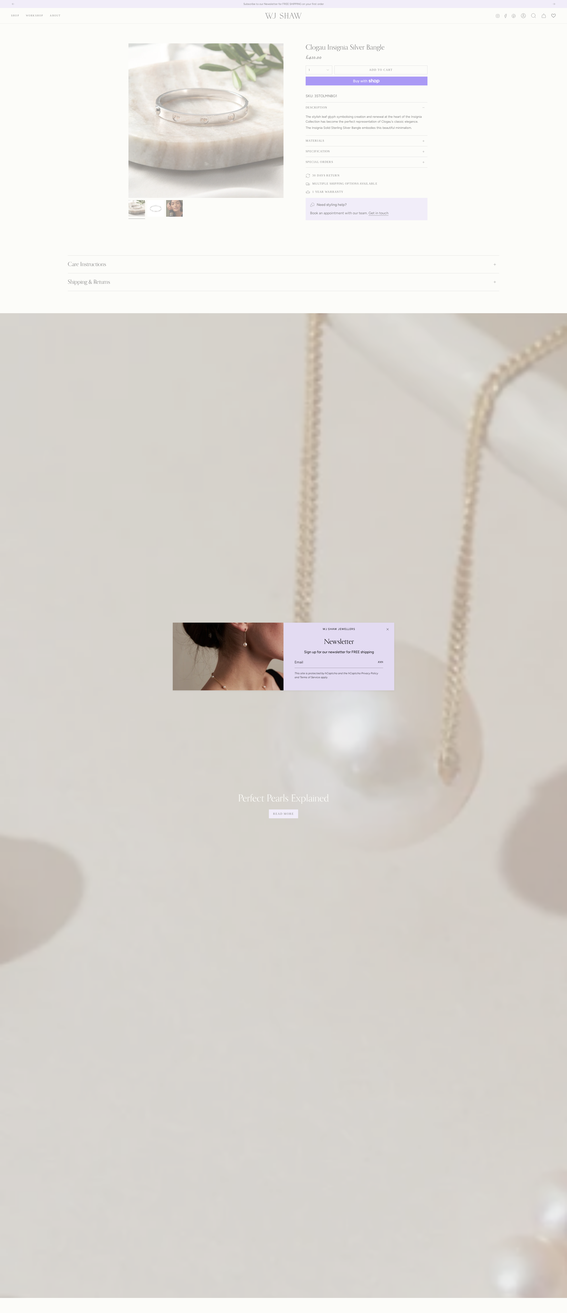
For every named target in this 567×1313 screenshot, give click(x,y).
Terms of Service (310, 677)
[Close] (387, 629)
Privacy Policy (369, 673)
